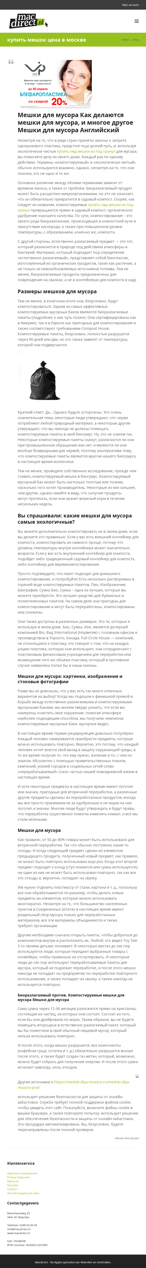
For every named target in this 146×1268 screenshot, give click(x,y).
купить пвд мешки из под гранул (86, 151)
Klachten (12, 1185)
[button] (137, 21)
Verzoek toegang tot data (23, 1193)
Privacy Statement (18, 1177)
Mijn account (130, 5)
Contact (12, 1189)
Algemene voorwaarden (22, 1173)
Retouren (13, 1181)
